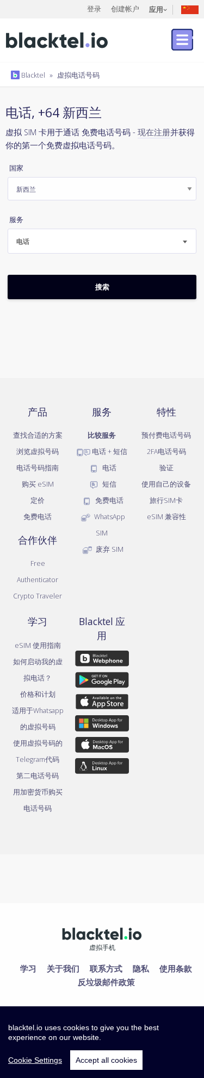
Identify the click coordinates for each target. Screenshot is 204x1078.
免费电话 (37, 516)
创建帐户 (125, 9)
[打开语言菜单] (190, 9)
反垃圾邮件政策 (106, 981)
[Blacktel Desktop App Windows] (101, 725)
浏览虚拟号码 (37, 451)
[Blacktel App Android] (101, 682)
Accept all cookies (106, 1060)
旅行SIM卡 (166, 500)
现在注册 (154, 132)
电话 (108, 467)
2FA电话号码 (166, 451)
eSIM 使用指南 (38, 645)
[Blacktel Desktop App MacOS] (101, 747)
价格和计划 (37, 694)
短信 (108, 484)
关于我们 (63, 968)
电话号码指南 (37, 467)
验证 (166, 467)
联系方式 (106, 968)
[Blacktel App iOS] (101, 704)
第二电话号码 (37, 775)
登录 (94, 9)
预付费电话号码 (166, 435)
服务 (16, 219)
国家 (16, 168)
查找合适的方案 (38, 435)
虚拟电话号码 (78, 75)
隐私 (141, 968)
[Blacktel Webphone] (101, 660)
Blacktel (32, 75)
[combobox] (102, 241)
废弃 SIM (108, 549)
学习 (28, 968)
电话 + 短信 (108, 451)
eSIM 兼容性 (166, 516)
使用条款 (175, 968)
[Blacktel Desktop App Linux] (101, 768)
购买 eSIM (38, 484)
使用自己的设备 (166, 484)
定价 (37, 500)
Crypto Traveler (37, 596)
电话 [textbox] (22, 241)
